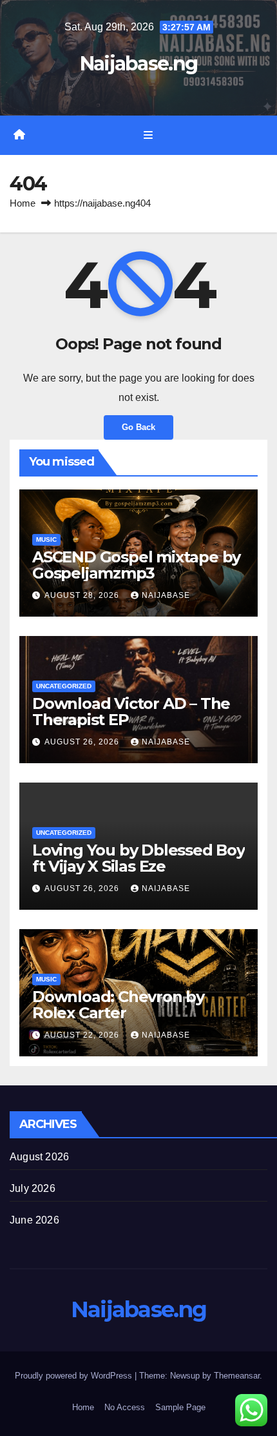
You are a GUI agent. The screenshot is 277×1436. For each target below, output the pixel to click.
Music (46, 539)
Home (22, 203)
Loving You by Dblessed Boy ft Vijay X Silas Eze (138, 858)
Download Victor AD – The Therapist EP (131, 711)
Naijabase (166, 595)
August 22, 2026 (83, 1035)
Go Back (138, 427)
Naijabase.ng (139, 64)
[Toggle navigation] (148, 135)
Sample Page (180, 1407)
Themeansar (237, 1375)
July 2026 (32, 1188)
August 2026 (39, 1156)
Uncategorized (63, 686)
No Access (124, 1407)
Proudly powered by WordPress (75, 1375)
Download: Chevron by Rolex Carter (118, 1004)
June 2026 (34, 1220)
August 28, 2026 (83, 595)
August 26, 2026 (83, 741)
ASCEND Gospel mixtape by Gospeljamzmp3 (136, 565)
